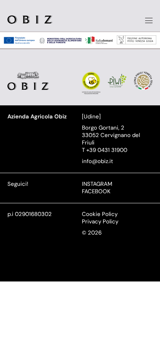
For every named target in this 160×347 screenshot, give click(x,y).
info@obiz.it (97, 161)
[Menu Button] (149, 20)
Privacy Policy (100, 221)
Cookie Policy (100, 214)
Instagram (97, 184)
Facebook (96, 191)
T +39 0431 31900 (104, 150)
